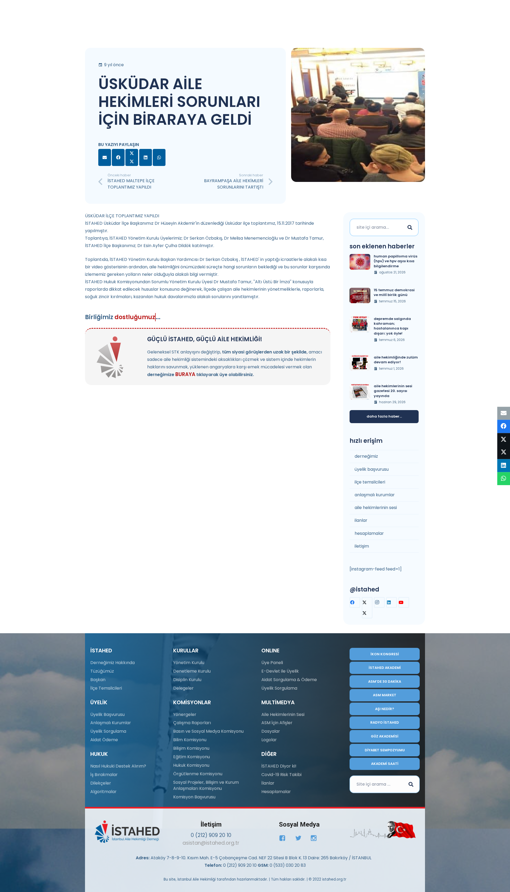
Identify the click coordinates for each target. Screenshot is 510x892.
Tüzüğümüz (102, 671)
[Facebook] (355, 602)
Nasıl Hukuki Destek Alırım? (118, 766)
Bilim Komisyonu (189, 740)
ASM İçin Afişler (276, 723)
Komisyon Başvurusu (194, 797)
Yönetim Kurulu (188, 663)
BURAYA (185, 374)
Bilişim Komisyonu (191, 748)
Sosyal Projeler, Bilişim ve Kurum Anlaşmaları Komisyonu (206, 785)
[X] (367, 607)
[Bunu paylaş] (118, 157)
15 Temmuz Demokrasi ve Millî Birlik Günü (394, 292)
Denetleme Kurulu (192, 671)
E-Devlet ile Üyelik (280, 671)
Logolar (269, 740)
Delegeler (183, 688)
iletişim (362, 546)
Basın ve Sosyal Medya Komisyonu (208, 731)
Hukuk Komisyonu (191, 765)
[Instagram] (379, 602)
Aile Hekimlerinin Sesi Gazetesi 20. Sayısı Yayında (393, 391)
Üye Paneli (272, 663)
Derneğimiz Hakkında (112, 663)
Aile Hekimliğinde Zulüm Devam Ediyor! (396, 360)
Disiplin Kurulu (187, 680)
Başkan (97, 680)
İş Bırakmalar (104, 775)
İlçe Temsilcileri (106, 688)
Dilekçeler (100, 783)
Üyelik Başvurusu (107, 714)
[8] (383, 829)
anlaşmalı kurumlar (375, 495)
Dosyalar (270, 731)
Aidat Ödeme (104, 740)
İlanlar (267, 783)
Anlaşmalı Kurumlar (110, 723)
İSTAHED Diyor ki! (278, 766)
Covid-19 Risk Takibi (281, 775)
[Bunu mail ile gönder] (104, 157)
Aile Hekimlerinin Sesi (282, 714)
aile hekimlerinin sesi (376, 508)
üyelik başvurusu (372, 469)
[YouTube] (403, 602)
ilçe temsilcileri (370, 482)
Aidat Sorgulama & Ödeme (289, 680)
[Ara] (410, 227)
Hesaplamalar (276, 792)
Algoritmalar (103, 792)
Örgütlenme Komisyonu (197, 774)
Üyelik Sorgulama (108, 731)
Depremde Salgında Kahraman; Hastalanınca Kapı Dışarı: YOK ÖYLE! (392, 326)
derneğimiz (366, 456)
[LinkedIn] (391, 602)
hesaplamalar (369, 533)
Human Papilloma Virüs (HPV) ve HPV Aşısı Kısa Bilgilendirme (395, 261)
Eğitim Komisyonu (191, 757)
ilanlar (361, 520)
